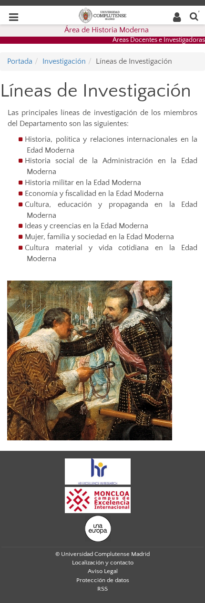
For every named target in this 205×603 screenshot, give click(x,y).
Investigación (64, 61)
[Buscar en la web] (194, 16)
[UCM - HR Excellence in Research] (98, 471)
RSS (102, 588)
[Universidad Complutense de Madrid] (102, 14)
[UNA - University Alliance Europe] (98, 528)
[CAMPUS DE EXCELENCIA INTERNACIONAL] (98, 500)
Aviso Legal (103, 571)
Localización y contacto (102, 562)
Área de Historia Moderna (106, 30)
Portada (19, 61)
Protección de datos (102, 580)
